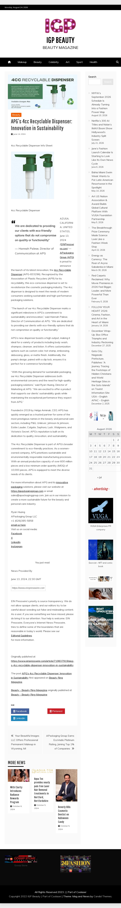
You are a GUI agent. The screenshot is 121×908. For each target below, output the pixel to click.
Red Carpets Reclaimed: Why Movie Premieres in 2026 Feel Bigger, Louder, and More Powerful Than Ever (102, 287)
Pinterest (57, 711)
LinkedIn (15, 542)
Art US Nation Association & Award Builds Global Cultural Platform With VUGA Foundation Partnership (102, 208)
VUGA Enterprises (99, 526)
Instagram (16, 546)
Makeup (22, 62)
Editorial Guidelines (21, 635)
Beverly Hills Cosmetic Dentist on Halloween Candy (64, 814)
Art (67, 62)
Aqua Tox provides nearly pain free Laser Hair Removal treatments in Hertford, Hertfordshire (42, 789)
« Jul (99, 477)
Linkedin (20, 718)
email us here (18, 524)
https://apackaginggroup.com (27, 491)
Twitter (39, 711)
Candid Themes (103, 896)
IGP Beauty (60, 39)
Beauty (38, 62)
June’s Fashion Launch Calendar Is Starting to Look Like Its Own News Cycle (102, 156)
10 (90, 451)
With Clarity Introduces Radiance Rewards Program (16, 795)
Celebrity (54, 62)
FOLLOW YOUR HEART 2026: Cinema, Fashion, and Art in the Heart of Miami (101, 314)
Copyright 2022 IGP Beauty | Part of (30, 896)
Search (92, 76)
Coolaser (56, 896)
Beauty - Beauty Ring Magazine (29, 690)
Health (93, 62)
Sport (79, 62)
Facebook (16, 533)
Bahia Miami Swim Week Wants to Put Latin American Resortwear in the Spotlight (102, 180)
